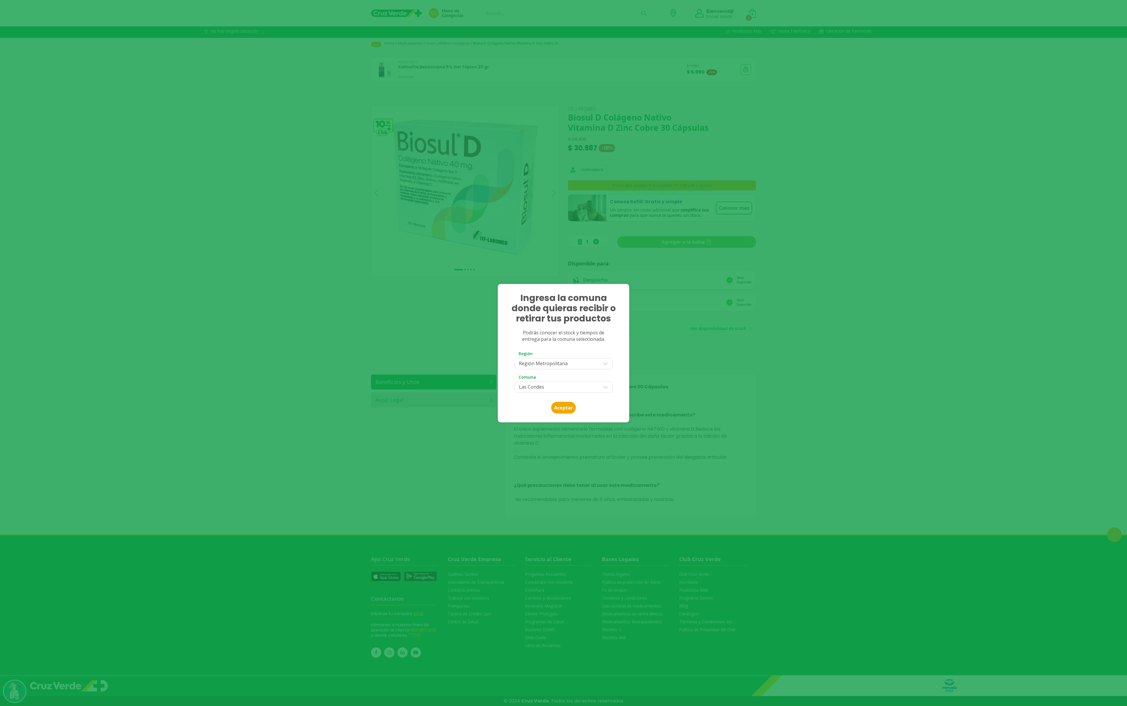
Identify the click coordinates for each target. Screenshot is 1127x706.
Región (526, 353)
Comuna (527, 377)
